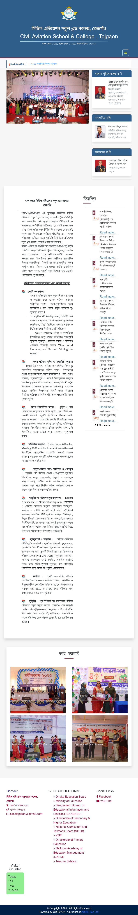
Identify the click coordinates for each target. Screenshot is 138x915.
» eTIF (57, 835)
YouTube (105, 801)
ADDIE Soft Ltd (89, 912)
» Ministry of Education (67, 801)
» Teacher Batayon (65, 861)
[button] (9, 97)
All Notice (101, 425)
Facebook (104, 796)
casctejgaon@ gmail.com (25, 814)
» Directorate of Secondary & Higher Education (71, 820)
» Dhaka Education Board (69, 796)
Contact (12, 790)
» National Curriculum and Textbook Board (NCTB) (70, 829)
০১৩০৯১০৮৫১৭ (17, 809)
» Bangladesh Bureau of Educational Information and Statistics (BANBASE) (71, 809)
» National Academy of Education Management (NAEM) (68, 852)
